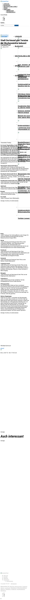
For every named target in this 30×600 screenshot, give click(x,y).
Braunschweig (18, 586)
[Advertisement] (15, 216)
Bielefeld (12, 586)
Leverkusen (7, 588)
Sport (5, 8)
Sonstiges (6, 9)
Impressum (10, 10)
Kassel (2, 588)
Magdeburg (14, 588)
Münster (3, 589)
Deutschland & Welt (10, 6)
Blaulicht (6, 5)
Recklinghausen (21, 589)
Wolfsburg (3, 590)
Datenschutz (10, 12)
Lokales (6, 3)
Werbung (5, 578)
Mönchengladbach (22, 588)
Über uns (5, 575)
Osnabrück (13, 589)
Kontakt (5, 577)
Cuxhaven (24, 586)
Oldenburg (8, 589)
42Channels (14, 583)
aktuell (2, 348)
